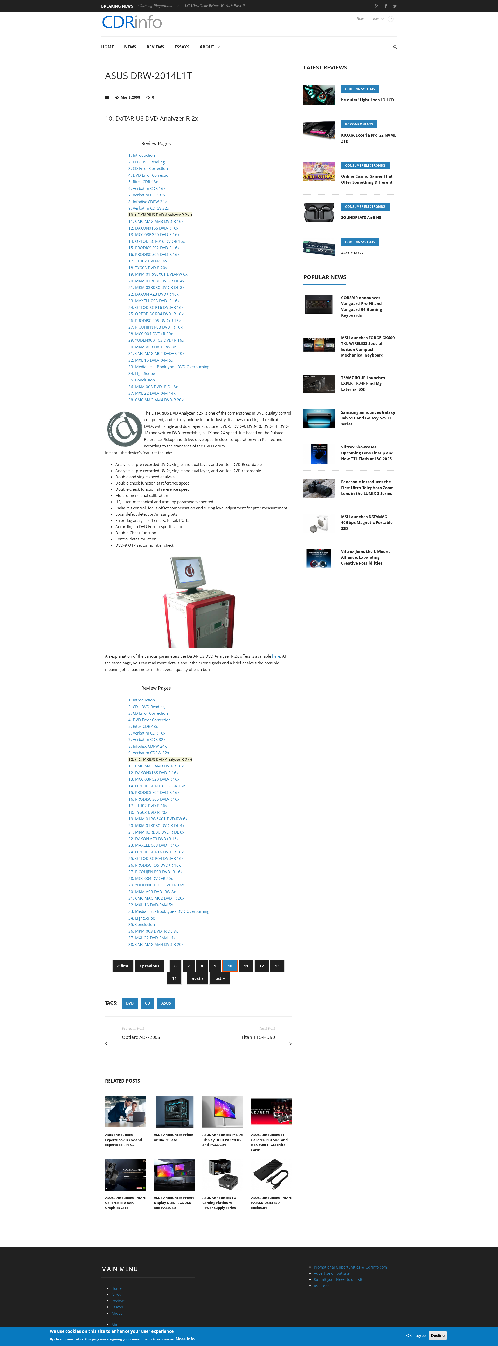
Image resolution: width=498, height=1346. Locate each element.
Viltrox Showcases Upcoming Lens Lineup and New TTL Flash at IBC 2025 (367, 452)
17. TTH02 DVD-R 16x (147, 260)
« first (123, 965)
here (276, 656)
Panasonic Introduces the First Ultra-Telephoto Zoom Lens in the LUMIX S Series (367, 487)
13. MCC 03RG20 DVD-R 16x (153, 234)
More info (185, 1338)
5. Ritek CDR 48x (143, 181)
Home (361, 19)
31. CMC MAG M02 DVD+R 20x (156, 353)
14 (174, 978)
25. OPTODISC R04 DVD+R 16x (156, 313)
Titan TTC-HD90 (258, 1037)
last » (219, 978)
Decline (438, 1335)
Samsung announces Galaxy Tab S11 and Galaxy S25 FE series (368, 418)
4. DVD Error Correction (149, 175)
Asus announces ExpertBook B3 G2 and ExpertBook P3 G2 (123, 1139)
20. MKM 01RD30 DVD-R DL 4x (156, 280)
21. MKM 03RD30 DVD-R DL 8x (156, 287)
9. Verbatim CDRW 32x (148, 208)
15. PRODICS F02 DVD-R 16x (153, 247)
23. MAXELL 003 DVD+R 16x (153, 300)
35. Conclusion (141, 379)
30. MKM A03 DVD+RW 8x (152, 347)
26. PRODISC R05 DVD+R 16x (154, 320)
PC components (359, 124)
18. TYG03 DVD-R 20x (147, 267)
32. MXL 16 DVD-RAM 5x (150, 360)
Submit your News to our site (339, 1279)
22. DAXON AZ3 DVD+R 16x (153, 294)
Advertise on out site (332, 1273)
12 (261, 965)
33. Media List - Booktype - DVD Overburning (168, 366)
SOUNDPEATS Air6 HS (361, 217)
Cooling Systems (360, 89)
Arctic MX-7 (352, 252)
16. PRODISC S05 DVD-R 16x (153, 254)
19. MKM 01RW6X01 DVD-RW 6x (158, 274)
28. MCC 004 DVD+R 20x (150, 333)
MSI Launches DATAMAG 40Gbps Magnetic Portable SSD (367, 522)
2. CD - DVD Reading (146, 162)
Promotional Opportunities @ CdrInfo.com (350, 1267)
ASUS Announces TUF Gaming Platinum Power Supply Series (220, 1202)
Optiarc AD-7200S (141, 1037)
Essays (182, 47)
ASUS (166, 1003)
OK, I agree (416, 1335)
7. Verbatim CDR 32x (146, 194)
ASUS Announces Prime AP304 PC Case (173, 1137)
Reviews (155, 47)
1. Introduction (141, 155)
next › (197, 978)
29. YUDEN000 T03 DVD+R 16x (156, 340)
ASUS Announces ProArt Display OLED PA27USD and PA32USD (174, 1202)
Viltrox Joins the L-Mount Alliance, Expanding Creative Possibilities (365, 557)
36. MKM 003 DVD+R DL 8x (153, 386)
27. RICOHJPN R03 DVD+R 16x (155, 327)
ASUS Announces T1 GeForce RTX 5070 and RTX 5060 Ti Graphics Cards (269, 1142)
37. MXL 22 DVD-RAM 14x (152, 393)
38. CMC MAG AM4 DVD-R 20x (156, 399)
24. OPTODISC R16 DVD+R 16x (156, 307)
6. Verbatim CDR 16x (146, 188)
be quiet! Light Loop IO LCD (367, 99)
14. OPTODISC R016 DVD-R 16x (156, 241)
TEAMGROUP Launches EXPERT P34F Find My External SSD (363, 383)
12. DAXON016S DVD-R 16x (153, 228)
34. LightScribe (141, 373)
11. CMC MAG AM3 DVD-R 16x (156, 221)
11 (246, 965)
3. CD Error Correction (148, 168)
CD (147, 1003)
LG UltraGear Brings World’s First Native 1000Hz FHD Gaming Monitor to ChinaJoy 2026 (230, 6)
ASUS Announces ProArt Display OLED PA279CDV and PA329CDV (222, 1139)
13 (277, 965)
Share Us (377, 19)
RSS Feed (322, 1285)
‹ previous (149, 965)
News (130, 47)
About (207, 47)
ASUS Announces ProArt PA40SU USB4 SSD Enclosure (271, 1202)
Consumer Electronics (365, 165)
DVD (130, 1003)
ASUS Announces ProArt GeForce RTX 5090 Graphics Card (125, 1202)
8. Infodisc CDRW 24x (147, 201)
